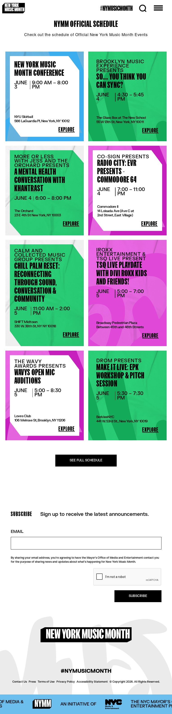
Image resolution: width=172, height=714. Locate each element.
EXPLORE (66, 129)
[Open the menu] (158, 8)
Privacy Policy (65, 682)
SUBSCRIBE (138, 596)
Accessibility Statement (92, 682)
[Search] (142, 8)
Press (32, 682)
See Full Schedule (86, 460)
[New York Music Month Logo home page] (13, 8)
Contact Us (19, 682)
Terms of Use (46, 682)
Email (17, 532)
